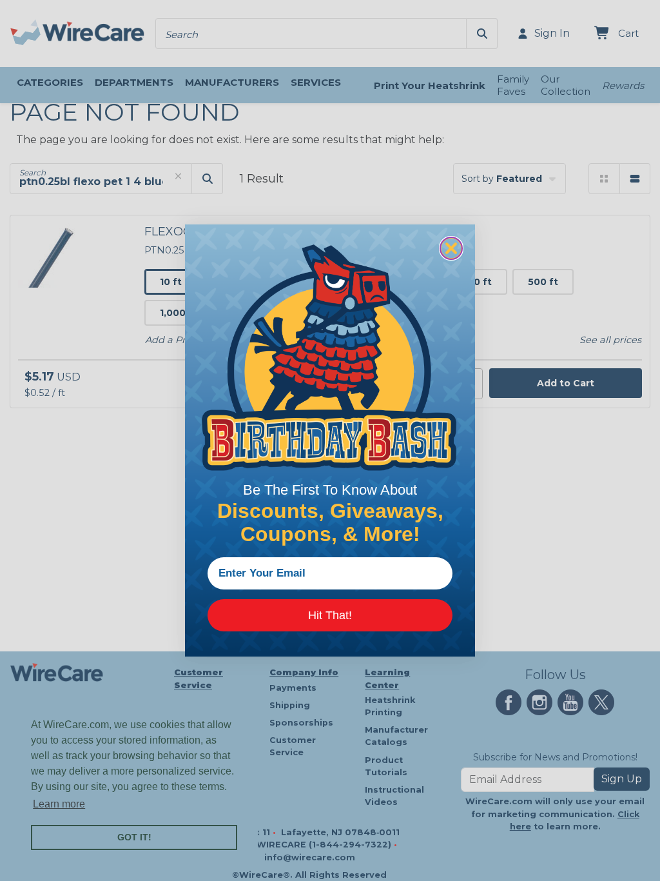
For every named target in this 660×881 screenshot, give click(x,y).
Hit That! (330, 615)
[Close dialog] (451, 248)
